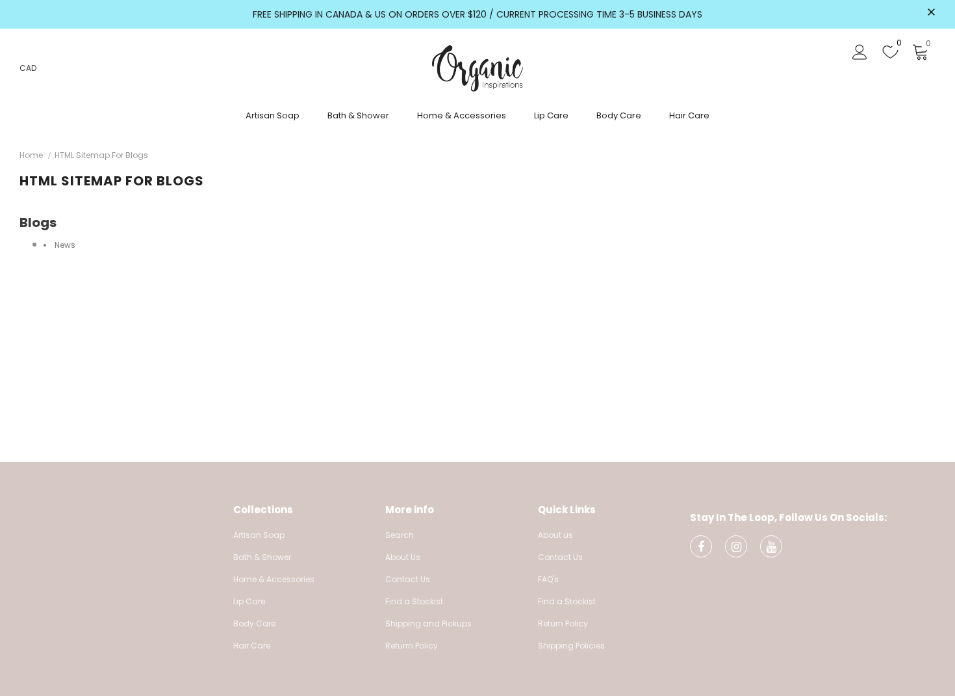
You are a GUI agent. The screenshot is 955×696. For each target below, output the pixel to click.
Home (31, 155)
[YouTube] (771, 546)
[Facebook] (701, 546)
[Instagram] (736, 546)
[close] (930, 13)
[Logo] (477, 68)
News (65, 244)
